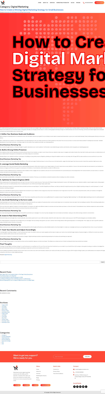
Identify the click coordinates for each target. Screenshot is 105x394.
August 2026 (5, 305)
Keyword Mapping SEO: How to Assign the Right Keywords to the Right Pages (17, 280)
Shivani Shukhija (26, 12)
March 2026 (4, 309)
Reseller (26, 385)
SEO (3, 343)
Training (17, 385)
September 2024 (6, 322)
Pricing (78, 2)
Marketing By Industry (63, 2)
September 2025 (6, 312)
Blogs (72, 2)
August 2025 (5, 313)
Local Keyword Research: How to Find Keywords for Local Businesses (15, 278)
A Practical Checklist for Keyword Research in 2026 (11, 277)
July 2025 (4, 315)
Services (52, 2)
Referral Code (45, 385)
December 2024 (5, 321)
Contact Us (56, 369)
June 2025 (4, 316)
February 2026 (5, 310)
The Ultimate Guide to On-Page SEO (8, 275)
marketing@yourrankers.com (82, 369)
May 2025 (4, 318)
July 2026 (4, 306)
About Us (45, 2)
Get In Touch (99, 2)
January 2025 (5, 319)
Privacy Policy (56, 371)
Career (35, 385)
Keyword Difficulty (6, 339)
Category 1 (4, 335)
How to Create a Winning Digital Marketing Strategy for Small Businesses (31, 10)
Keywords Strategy (6, 341)
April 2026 (4, 307)
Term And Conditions (58, 373)
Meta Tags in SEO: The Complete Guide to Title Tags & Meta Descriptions (16, 274)
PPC (3, 342)
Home (39, 2)
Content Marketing (6, 336)
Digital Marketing (8, 254)
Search (1, 259)
